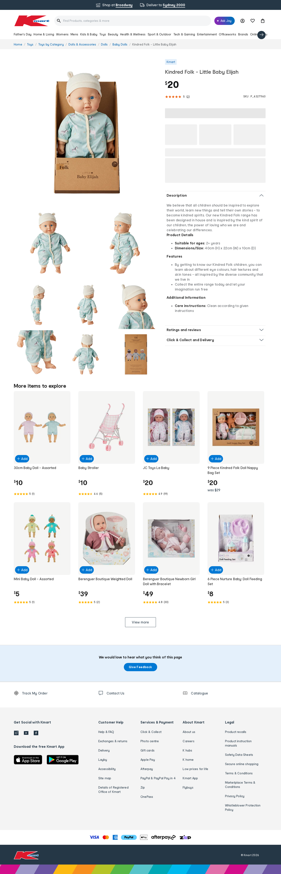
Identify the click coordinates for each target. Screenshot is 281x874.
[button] (262, 20)
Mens (74, 34)
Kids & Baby (88, 34)
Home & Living (44, 34)
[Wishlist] (252, 20)
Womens (62, 34)
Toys (102, 34)
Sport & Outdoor (159, 34)
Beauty (113, 34)
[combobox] (132, 21)
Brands (243, 34)
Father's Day (22, 34)
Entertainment (207, 34)
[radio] (87, 132)
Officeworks (227, 34)
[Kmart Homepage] (31, 21)
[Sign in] (242, 20)
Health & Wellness (132, 34)
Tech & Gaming (184, 34)
